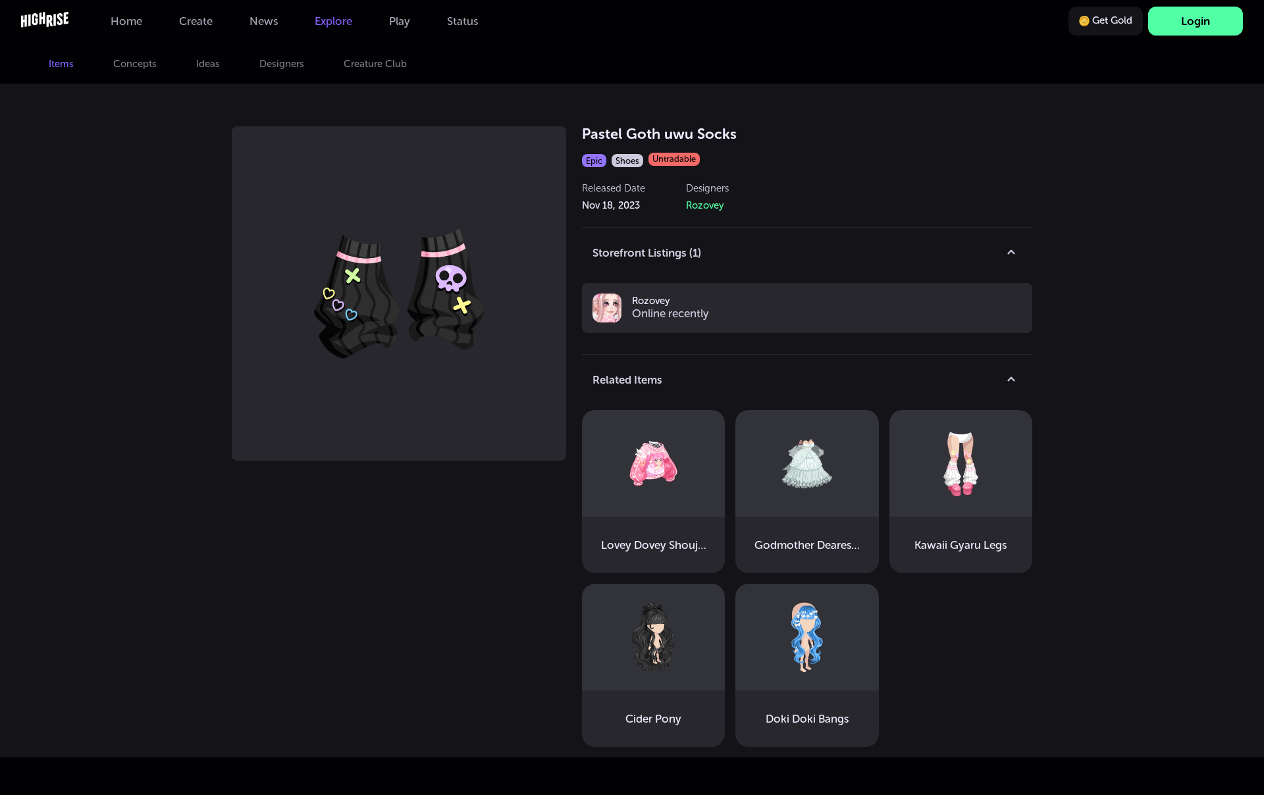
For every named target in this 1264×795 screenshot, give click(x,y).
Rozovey (651, 301)
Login (1195, 21)
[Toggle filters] (1011, 252)
